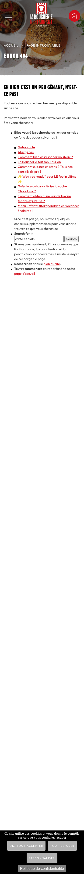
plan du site (52, 264)
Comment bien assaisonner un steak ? (45, 157)
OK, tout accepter (26, 846)
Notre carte (26, 147)
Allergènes (26, 152)
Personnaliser (42, 858)
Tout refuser (62, 846)
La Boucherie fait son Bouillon (39, 162)
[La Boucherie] (41, 14)
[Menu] (9, 16)
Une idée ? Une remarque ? (74, 16)
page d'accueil (24, 273)
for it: (24, 233)
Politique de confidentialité (42, 869)
